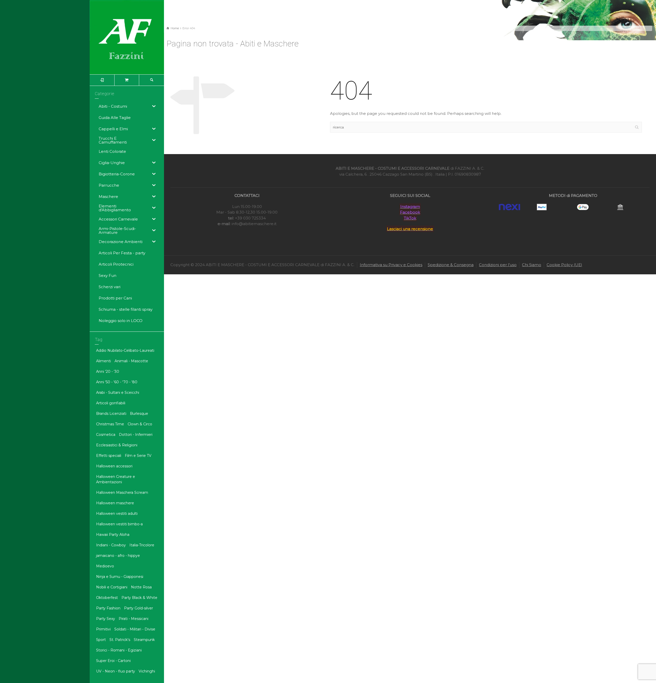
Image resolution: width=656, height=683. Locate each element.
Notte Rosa (141, 587)
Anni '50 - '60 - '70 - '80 (116, 382)
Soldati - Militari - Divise (134, 629)
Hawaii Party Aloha (112, 534)
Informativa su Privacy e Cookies (391, 264)
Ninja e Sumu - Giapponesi (119, 576)
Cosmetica (105, 434)
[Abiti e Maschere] (127, 36)
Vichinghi (147, 671)
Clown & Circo (140, 424)
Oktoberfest (107, 597)
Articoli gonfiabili (110, 403)
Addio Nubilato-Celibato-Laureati (125, 350)
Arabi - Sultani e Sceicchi (117, 392)
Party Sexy (105, 618)
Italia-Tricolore (141, 545)
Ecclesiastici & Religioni (116, 445)
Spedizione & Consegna (451, 264)
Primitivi (103, 629)
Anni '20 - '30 (107, 371)
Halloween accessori (114, 466)
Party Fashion (108, 608)
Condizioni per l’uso (498, 264)
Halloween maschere (115, 503)
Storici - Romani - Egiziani (119, 650)
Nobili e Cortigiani (111, 587)
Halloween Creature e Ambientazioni (115, 479)
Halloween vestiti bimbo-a (119, 524)
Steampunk (144, 639)
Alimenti (103, 361)
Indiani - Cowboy (111, 545)
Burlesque (139, 413)
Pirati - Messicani (133, 618)
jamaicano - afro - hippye (118, 555)
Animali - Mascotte (131, 361)
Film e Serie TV (138, 455)
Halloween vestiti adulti (117, 513)
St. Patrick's (119, 639)
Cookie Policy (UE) (564, 264)
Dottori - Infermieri (135, 434)
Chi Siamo (531, 264)
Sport (101, 639)
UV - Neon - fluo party (115, 671)
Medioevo (105, 566)
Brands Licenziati (111, 413)
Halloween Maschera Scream (122, 492)
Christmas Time (110, 424)
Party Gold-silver (138, 608)
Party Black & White (139, 597)
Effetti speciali (108, 455)
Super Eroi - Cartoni (113, 660)
